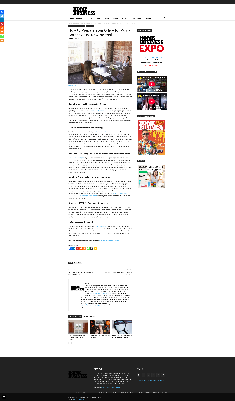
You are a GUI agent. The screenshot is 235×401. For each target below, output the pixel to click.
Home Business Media (80, 399)
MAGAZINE (78, 2)
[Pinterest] (77, 248)
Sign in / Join (71, 2)
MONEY (115, 18)
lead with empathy (101, 226)
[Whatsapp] (88, 248)
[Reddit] (81, 248)
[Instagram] (143, 375)
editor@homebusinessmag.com (111, 387)
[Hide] (0, 44)
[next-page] (72, 343)
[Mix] (84, 248)
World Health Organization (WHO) (86, 196)
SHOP (83, 392)
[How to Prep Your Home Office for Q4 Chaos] (100, 327)
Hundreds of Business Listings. (109, 240)
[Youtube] (163, 375)
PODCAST (148, 18)
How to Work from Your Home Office (82, 23)
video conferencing (101, 132)
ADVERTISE (95, 2)
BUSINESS (79, 18)
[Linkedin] (73, 248)
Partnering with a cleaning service (101, 111)
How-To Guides (97, 23)
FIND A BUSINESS (87, 2)
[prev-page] (69, 343)
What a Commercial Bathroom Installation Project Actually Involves (76, 337)
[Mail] (82, 308)
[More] (2, 40)
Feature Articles (77, 262)
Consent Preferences (144, 392)
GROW (99, 18)
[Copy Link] (95, 248)
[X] (91, 248)
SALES (107, 18)
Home (70, 23)
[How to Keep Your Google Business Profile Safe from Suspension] (122, 327)
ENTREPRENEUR (136, 18)
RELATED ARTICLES (75, 316)
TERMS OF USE (124, 392)
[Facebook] (70, 248)
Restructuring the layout (76, 158)
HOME (72, 18)
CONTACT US (155, 392)
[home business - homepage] (79, 377)
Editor (71, 38)
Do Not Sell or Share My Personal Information (150, 380)
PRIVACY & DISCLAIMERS (112, 392)
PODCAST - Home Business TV (147, 72)
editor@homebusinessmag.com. (100, 293)
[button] (164, 18)
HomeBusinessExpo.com (152, 57)
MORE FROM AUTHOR (89, 316)
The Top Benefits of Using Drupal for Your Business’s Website (81, 273)
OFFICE (124, 18)
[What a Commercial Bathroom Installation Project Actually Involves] (78, 327)
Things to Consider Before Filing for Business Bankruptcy (118, 273)
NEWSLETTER (102, 2)
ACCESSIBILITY (134, 392)
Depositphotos (72, 85)
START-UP (90, 18)
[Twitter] (2, 16)
